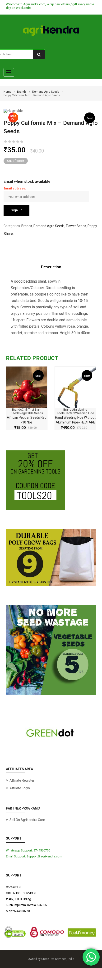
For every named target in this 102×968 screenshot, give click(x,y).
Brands (22, 91)
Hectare (70, 413)
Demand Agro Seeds (45, 91)
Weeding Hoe (84, 413)
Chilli (25, 409)
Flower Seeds (76, 226)
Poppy (92, 226)
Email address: (15, 188)
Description (51, 267)
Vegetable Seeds (31, 413)
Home (7, 91)
